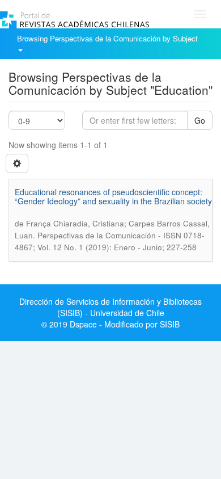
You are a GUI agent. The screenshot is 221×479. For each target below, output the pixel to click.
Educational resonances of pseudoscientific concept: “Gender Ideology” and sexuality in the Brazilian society (113, 196)
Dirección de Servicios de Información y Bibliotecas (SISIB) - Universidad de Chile (110, 307)
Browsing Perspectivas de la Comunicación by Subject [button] (108, 38)
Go (199, 120)
